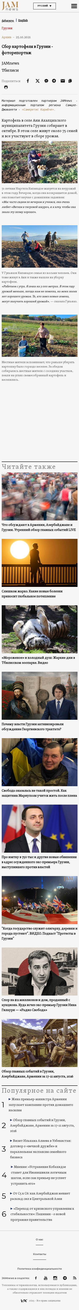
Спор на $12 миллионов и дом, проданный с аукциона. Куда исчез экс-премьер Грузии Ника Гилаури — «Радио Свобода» (39, 1005)
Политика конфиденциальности (39, 1268)
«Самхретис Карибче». (39, 109)
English (23, 20)
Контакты (39, 1254)
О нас (39, 1239)
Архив (8, 37)
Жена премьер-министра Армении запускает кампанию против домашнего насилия (41, 1105)
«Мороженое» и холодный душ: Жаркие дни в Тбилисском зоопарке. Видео (38, 660)
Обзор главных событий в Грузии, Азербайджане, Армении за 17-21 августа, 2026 (37, 1074)
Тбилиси (10, 70)
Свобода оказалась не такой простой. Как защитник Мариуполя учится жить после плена (39, 793)
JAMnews (10, 63)
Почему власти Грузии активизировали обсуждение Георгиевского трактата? (33, 726)
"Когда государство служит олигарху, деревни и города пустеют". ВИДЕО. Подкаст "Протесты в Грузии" (40, 934)
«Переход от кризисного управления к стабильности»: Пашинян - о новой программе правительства (42, 1214)
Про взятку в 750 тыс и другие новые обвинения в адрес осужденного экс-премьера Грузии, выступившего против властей (39, 862)
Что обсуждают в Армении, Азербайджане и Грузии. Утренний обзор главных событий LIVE (39, 527)
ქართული (8, 20)
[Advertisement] (40, 427)
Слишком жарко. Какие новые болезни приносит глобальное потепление (32, 594)
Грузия (7, 28)
